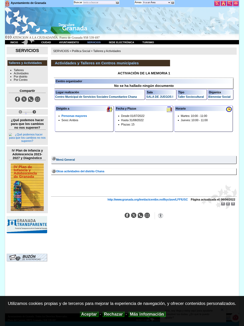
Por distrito (20, 76)
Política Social (81, 51)
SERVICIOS (94, 42)
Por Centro (21, 79)
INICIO (14, 42)
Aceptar (89, 314)
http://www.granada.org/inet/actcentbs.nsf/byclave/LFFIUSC (148, 199)
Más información (147, 314)
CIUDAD (46, 42)
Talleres (19, 70)
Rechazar (113, 314)
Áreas (138, 2)
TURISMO (148, 42)
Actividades (21, 73)
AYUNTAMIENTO (69, 42)
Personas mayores (74, 115)
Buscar (78, 2)
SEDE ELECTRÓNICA (121, 42)
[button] (173, 2)
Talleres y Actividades (107, 51)
